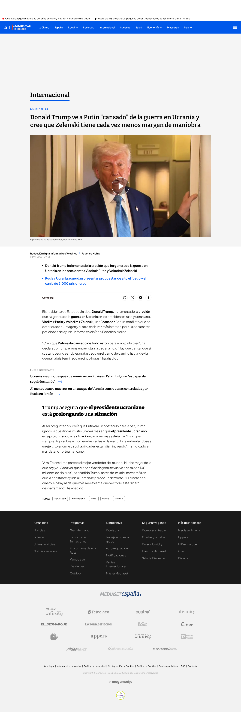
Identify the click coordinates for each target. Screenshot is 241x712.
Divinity (183, 558)
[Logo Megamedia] (122, 682)
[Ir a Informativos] (21, 27)
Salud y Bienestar (153, 558)
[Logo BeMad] (54, 636)
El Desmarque (187, 544)
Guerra (105, 499)
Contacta (112, 530)
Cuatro (183, 551)
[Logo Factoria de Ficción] (98, 624)
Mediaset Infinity (189, 530)
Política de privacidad (95, 666)
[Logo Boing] (142, 624)
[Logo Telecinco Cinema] (143, 636)
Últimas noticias (44, 544)
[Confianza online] (120, 699)
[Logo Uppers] (98, 636)
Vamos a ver (78, 559)
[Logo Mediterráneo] (164, 649)
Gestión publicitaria (169, 666)
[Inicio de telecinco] (5, 27)
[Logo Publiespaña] (120, 649)
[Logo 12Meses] (187, 636)
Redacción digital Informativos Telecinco (53, 253)
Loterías (39, 537)
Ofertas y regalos (153, 537)
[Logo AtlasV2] (76, 649)
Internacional (50, 95)
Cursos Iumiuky (152, 544)
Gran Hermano (79, 530)
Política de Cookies (146, 666)
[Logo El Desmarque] (54, 624)
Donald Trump (39, 109)
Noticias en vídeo (45, 551)
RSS (183, 666)
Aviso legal (49, 666)
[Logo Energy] (187, 624)
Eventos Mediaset (154, 551)
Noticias (39, 530)
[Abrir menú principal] (235, 27)
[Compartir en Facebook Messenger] (140, 298)
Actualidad (60, 499)
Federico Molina (91, 253)
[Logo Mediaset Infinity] (54, 611)
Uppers (183, 537)
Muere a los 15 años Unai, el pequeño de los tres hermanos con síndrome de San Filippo (144, 18)
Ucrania (119, 499)
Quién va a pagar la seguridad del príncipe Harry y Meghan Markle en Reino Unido (47, 18)
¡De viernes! (77, 566)
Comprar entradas (154, 530)
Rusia (94, 499)
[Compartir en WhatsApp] (125, 298)
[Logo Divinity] (187, 611)
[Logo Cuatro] (143, 611)
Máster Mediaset (117, 573)
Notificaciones (116, 555)
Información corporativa (69, 666)
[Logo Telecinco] (98, 611)
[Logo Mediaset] (120, 596)
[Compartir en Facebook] (148, 298)
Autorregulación (117, 548)
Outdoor (76, 573)
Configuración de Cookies (121, 666)
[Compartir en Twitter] (132, 298)
